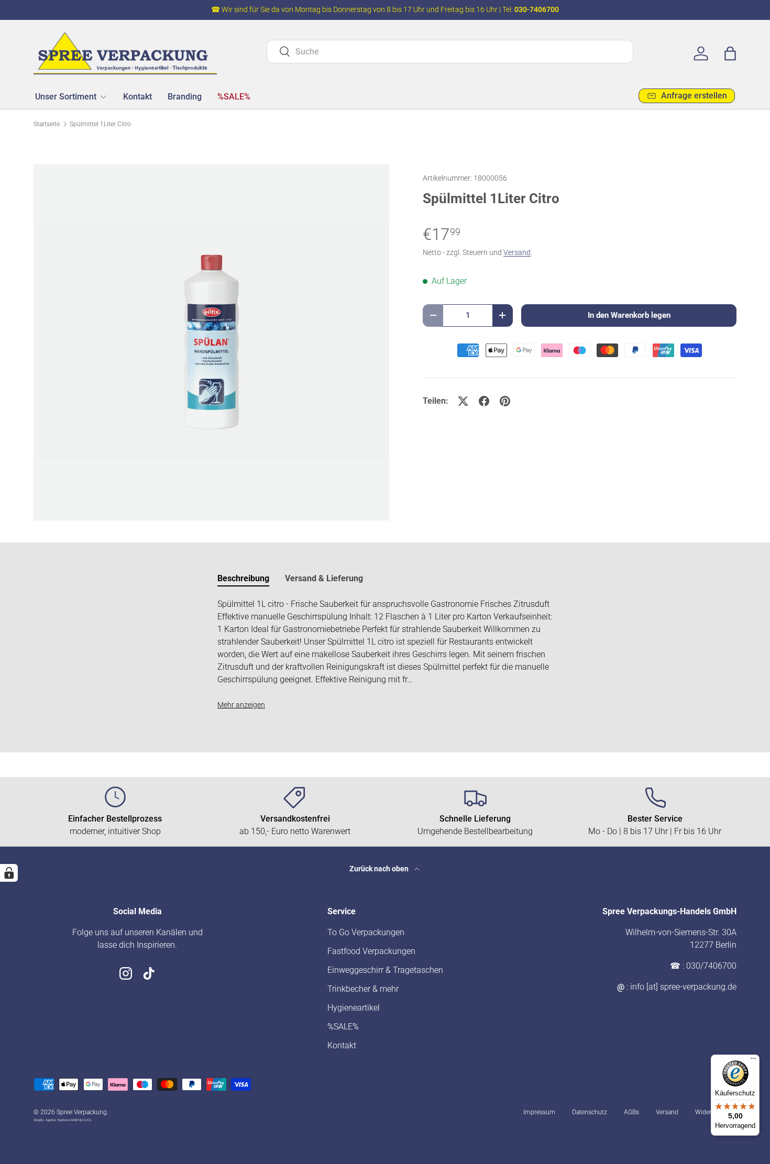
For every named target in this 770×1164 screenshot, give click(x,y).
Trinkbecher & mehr (363, 989)
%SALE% (233, 96)
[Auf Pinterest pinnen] (504, 401)
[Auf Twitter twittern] (463, 401)
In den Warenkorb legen (629, 315)
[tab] (243, 578)
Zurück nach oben (379, 868)
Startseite (47, 124)
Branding (185, 96)
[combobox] (450, 51)
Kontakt (137, 96)
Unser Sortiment (65, 96)
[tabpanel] (385, 654)
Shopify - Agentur (45, 1120)
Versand (517, 252)
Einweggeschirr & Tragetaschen (385, 970)
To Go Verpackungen (365, 932)
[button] (730, 53)
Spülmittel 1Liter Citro (100, 124)
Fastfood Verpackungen (371, 951)
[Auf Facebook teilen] (484, 401)
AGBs (631, 1112)
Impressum (539, 1112)
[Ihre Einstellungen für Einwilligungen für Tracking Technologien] (9, 873)
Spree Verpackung (82, 1112)
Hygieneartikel (353, 1008)
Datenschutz (589, 1112)
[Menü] (753, 1061)
